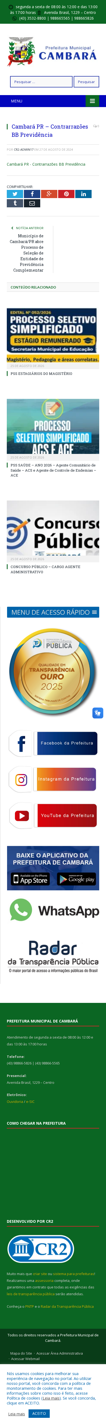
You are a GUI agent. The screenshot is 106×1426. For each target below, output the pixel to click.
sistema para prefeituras (73, 1273)
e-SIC (30, 1101)
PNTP (29, 1306)
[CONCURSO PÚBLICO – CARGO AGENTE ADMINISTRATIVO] (53, 530)
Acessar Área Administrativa (59, 1353)
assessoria (44, 1280)
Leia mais (51, 1397)
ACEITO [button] (39, 1413)
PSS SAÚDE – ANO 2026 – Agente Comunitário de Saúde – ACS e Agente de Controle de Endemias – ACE (53, 470)
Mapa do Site (21, 1353)
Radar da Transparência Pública (67, 1306)
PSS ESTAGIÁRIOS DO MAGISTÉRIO (41, 373)
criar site (40, 1273)
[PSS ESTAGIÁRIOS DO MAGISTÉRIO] (53, 337)
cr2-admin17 (23, 149)
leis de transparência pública (31, 1293)
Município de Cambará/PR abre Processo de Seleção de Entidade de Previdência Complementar (26, 253)
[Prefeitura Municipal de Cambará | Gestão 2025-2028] (53, 51)
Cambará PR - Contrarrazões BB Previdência (46, 164)
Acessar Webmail (25, 1358)
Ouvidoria (15, 1101)
